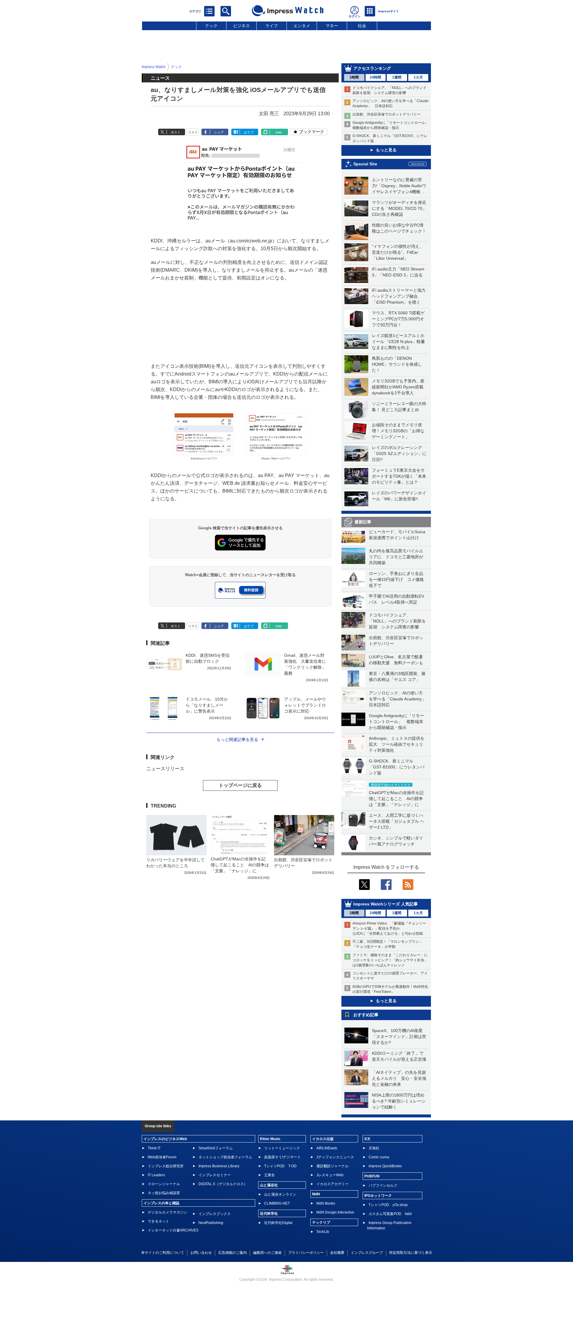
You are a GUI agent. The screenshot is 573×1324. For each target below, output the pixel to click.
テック (211, 25)
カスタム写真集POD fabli (390, 1214)
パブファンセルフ (383, 1185)
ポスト (176, 132)
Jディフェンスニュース (335, 1157)
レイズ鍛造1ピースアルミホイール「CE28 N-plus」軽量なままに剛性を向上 (398, 341)
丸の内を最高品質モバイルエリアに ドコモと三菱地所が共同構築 (396, 556)
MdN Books (325, 1203)
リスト (193, 132)
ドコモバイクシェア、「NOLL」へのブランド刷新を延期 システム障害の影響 (397, 621)
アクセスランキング (372, 68)
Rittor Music (270, 1139)
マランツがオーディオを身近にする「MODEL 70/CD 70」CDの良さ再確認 (399, 208)
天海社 (374, 1148)
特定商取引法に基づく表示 (410, 1253)
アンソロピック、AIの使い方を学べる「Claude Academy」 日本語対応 (399, 699)
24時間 (375, 77)
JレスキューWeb (330, 1175)
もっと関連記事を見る (237, 739)
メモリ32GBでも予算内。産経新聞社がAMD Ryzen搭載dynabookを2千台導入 (398, 387)
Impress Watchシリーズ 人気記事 (385, 904)
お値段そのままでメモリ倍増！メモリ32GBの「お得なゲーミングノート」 (398, 430)
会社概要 (337, 1253)
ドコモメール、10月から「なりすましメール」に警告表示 (207, 705)
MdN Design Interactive (335, 1212)
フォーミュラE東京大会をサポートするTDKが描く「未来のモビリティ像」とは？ (399, 476)
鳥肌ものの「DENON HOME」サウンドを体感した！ (397, 364)
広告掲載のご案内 (232, 1253)
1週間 (396, 77)
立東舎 (269, 1175)
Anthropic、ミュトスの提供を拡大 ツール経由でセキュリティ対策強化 (396, 744)
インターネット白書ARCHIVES (173, 1230)
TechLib (322, 1232)
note (278, 132)
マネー (332, 25)
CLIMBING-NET (277, 1203)
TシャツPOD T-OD (280, 1166)
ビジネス (241, 25)
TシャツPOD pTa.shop (388, 1205)
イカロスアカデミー (332, 1184)
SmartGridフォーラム (215, 1148)
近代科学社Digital (278, 1223)
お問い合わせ (201, 1253)
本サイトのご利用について (162, 1253)
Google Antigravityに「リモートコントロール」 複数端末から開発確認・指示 (396, 721)
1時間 (354, 77)
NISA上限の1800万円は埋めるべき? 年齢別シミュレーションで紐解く (399, 1101)
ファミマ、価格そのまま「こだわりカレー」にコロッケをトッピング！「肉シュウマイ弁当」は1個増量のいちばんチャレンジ (390, 960)
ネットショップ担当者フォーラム (225, 1157)
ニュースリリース (165, 768)
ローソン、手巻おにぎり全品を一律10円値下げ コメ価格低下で (396, 579)
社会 (362, 25)
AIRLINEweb (326, 1148)
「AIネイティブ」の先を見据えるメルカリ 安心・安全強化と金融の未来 (399, 1078)
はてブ (249, 132)
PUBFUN (372, 1176)
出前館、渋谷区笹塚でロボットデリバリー (386, 114)
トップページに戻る (240, 785)
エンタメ (301, 25)
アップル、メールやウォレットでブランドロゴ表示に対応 (305, 705)
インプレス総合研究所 (166, 1166)
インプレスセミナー (214, 1175)
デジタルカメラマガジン (167, 1212)
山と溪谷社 (269, 1185)
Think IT (154, 1148)
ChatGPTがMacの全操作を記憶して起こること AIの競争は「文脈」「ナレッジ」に (396, 798)
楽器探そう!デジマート (282, 1157)
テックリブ (321, 1222)
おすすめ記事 (365, 1014)
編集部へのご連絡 (267, 1253)
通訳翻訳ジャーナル (332, 1166)
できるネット (158, 1221)
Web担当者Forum (162, 1157)
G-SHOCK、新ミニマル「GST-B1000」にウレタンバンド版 (396, 767)
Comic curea (379, 1157)
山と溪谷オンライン (280, 1194)
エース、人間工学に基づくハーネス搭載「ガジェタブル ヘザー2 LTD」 (396, 821)
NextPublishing (210, 1223)
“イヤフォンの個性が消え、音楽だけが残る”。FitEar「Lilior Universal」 (397, 252)
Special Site (365, 164)
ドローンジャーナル (164, 1184)
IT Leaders (156, 1175)
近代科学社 (269, 1213)
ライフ (271, 25)
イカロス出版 (323, 1139)
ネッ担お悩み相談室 (164, 1193)
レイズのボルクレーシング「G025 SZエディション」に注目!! (399, 453)
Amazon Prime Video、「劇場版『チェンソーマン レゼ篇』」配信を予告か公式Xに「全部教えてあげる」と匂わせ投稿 (389, 928)
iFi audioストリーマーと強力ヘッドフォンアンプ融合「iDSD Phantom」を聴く (399, 296)
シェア (219, 132)
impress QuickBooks (385, 1166)
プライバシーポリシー (306, 1253)
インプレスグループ (367, 1253)
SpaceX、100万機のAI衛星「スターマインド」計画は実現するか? (399, 1036)
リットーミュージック (282, 1148)
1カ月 (418, 77)
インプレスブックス (214, 1214)
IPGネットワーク (378, 1196)
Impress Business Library (218, 1166)
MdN (316, 1194)
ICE (367, 1139)
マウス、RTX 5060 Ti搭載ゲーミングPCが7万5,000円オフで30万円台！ (398, 318)
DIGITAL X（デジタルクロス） (222, 1184)
